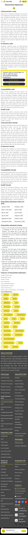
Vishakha (6, 322)
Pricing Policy (18, 481)
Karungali (3, 472)
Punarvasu (7, 306)
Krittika (6, 298)
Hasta (5, 318)
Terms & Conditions (20, 469)
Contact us (18, 485)
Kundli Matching (19, 395)
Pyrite (2, 492)
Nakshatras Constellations (18, 423)
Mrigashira (6, 302)
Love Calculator (5, 448)
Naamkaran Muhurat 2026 (6, 408)
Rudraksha (3, 469)
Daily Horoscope (5, 377)
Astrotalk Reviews (19, 404)
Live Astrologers (19, 386)
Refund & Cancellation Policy (20, 465)
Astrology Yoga (19, 407)
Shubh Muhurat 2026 (5, 397)
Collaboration (4, 436)
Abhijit (5, 346)
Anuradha (16, 322)
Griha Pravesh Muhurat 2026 (7, 425)
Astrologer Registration (21, 445)
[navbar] (2, 1)
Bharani (16, 294)
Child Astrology (19, 414)
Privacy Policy (18, 472)
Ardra (16, 302)
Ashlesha (6, 310)
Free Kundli (18, 392)
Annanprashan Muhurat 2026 (7, 403)
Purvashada (7, 330)
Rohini (14, 298)
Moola (15, 326)
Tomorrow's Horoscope (7, 383)
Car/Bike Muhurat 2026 (7, 412)
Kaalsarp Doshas (19, 410)
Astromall (17, 377)
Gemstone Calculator (6, 478)
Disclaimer (17, 475)
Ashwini (6, 294)
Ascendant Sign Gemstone (19, 418)
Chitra (14, 318)
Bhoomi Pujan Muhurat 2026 (7, 419)
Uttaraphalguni (21, 314)
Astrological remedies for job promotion (20, 434)
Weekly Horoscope (6, 386)
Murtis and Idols (5, 509)
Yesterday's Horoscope (7, 380)
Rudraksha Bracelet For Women (7, 505)
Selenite (3, 495)
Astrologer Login (19, 442)
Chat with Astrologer (20, 398)
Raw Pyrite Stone (5, 512)
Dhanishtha (7, 334)
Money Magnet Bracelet (7, 515)
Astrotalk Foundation (6, 457)
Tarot (2, 439)
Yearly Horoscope (5, 392)
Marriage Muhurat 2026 (7, 415)
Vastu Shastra (4, 445)
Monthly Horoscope (6, 389)
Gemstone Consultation (7, 481)
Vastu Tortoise (4, 475)
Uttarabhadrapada (8, 342)
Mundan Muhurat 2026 (6, 429)
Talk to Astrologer (19, 401)
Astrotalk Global (5, 518)
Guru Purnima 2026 (6, 451)
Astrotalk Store (18, 380)
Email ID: (20, 497)
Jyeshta (6, 326)
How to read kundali (20, 389)
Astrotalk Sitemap (5, 454)
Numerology (18, 427)
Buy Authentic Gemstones (4, 485)
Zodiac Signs (4, 442)
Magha (16, 310)
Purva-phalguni (8, 314)
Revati (20, 342)
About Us (17, 478)
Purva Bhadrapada (9, 338)
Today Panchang (19, 383)
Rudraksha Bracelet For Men (7, 499)
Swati (22, 318)
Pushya (17, 306)
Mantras (17, 430)
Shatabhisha (18, 334)
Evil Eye (3, 466)
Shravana (15, 346)
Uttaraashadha (19, 330)
